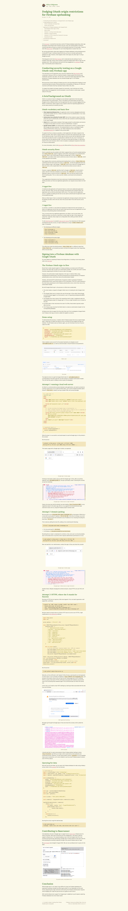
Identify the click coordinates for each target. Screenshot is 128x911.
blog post (61, 145)
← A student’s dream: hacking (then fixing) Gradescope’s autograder (52, 903)
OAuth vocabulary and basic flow (51, 23)
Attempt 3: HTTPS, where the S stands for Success (56, 35)
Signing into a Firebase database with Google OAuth (55, 27)
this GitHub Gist (53, 614)
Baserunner (49, 48)
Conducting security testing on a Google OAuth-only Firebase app (58, 20)
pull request (47, 843)
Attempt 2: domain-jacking (50, 33)
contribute (77, 62)
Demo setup (47, 30)
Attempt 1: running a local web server (52, 31)
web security (62, 221)
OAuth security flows (49, 25)
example (54, 767)
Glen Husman (58, 59)
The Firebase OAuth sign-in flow (51, 28)
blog (47, 6)
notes (50, 6)
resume (58, 6)
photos (53, 6)
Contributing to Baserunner (49, 38)
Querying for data (48, 36)
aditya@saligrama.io (48, 130)
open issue (72, 834)
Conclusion (46, 40)
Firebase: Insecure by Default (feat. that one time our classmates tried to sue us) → (76, 903)
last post (47, 44)
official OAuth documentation (78, 145)
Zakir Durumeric (49, 221)
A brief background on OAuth (50, 22)
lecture (67, 221)
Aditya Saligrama (52, 4)
